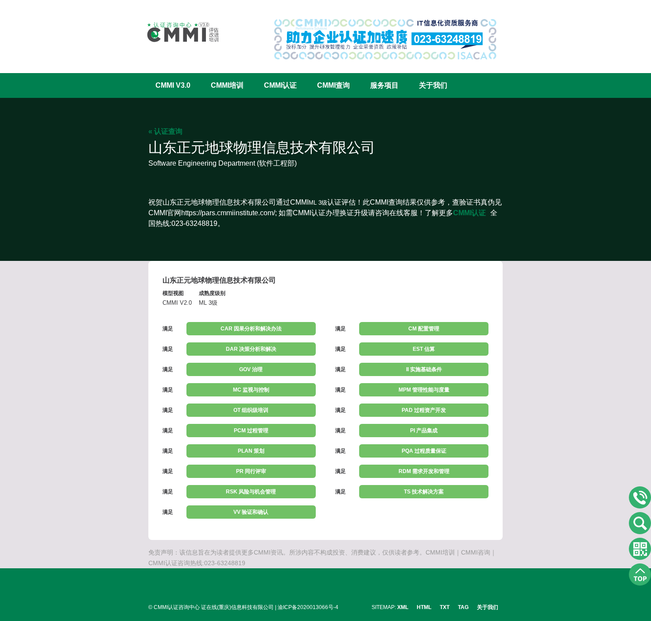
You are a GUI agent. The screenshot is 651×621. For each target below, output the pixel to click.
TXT (445, 607)
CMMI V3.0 (172, 85)
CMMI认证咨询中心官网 (177, 32)
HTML (424, 607)
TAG (463, 607)
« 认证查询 (165, 131)
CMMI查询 (333, 85)
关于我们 (433, 85)
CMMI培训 (227, 85)
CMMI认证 (280, 85)
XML (402, 607)
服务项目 (384, 85)
